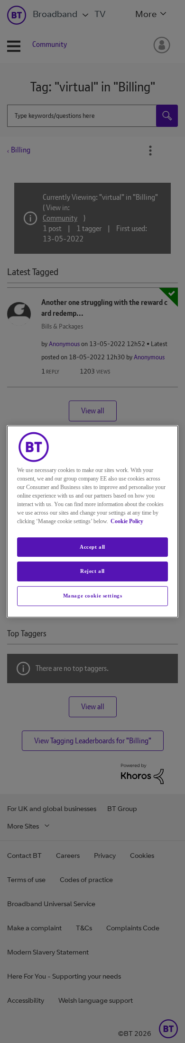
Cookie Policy (127, 521)
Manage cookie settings (92, 595)
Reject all (92, 571)
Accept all (92, 547)
